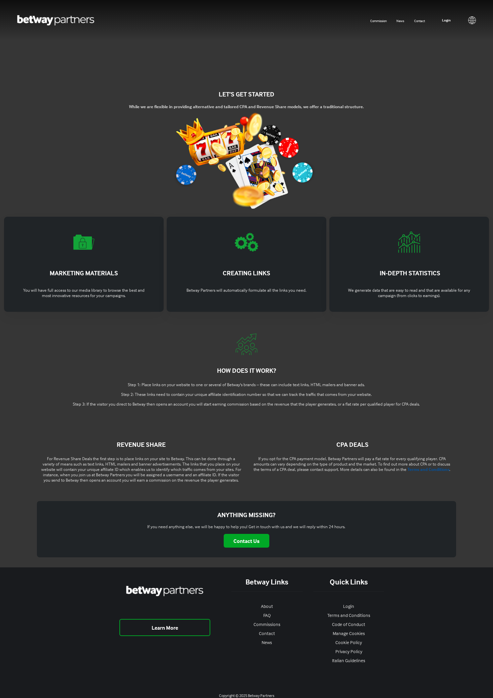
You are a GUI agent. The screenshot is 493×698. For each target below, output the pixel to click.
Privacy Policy (348, 651)
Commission (378, 20)
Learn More (165, 627)
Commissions (267, 624)
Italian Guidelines (348, 660)
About (267, 606)
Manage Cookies (349, 633)
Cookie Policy (348, 642)
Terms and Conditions (428, 469)
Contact (419, 20)
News (400, 20)
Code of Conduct (348, 624)
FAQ (267, 615)
